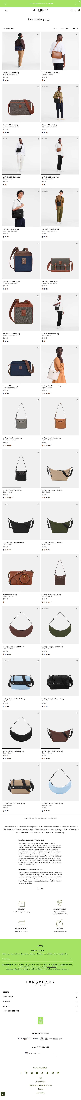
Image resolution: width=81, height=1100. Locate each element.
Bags (42, 818)
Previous (6, 4)
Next (75, 4)
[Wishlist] (38, 35)
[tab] (11, 174)
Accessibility (41, 1093)
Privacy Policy (51, 967)
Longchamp (28, 818)
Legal (40, 1078)
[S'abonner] (69, 959)
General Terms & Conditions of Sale (40, 1085)
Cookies (40, 1089)
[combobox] (40, 1053)
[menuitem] (40, 1053)
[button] (6, 10)
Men (36, 818)
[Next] (38, 51)
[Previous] (3, 51)
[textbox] (33, 1053)
